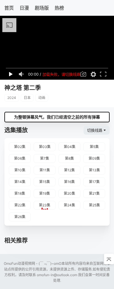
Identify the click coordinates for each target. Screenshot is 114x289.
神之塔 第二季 (22, 87)
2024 (11, 97)
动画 (41, 97)
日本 (27, 97)
